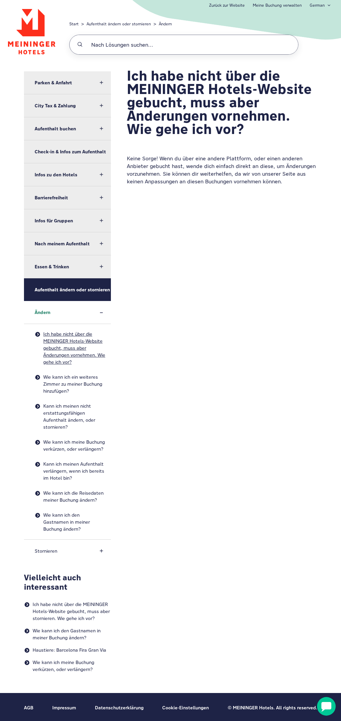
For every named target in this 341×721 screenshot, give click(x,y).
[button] (67, 82)
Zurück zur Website (227, 5)
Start (74, 23)
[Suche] (80, 44)
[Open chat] (326, 706)
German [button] (317, 5)
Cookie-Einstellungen (185, 708)
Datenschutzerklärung (119, 708)
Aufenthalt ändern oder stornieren (119, 23)
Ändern (165, 23)
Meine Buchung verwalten (277, 5)
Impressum (64, 708)
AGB (28, 708)
